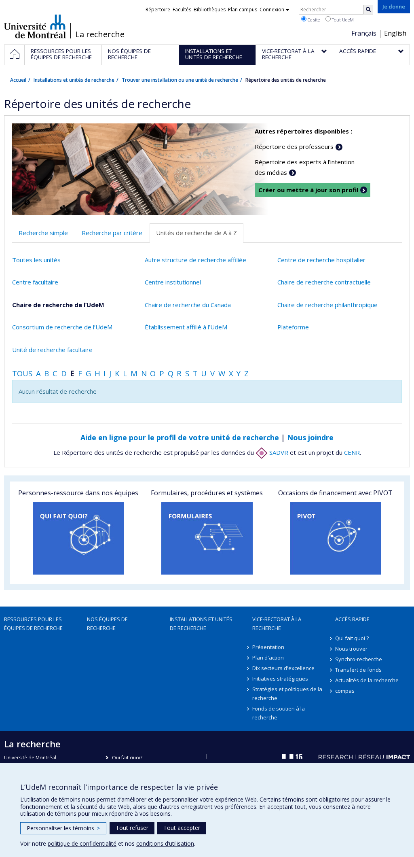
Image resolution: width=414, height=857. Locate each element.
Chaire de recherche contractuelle (324, 282)
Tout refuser (132, 828)
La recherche (100, 34)
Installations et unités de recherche (74, 79)
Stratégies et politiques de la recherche (287, 693)
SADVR (278, 452)
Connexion (272, 9)
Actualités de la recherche (367, 680)
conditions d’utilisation (165, 843)
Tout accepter (181, 828)
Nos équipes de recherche (107, 623)
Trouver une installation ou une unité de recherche (180, 79)
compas (345, 690)
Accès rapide (352, 619)
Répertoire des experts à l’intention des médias (305, 167)
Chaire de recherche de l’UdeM (58, 305)
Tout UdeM (342, 20)
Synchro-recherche (358, 659)
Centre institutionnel (173, 282)
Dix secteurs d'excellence (283, 668)
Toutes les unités (36, 260)
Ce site (313, 20)
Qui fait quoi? (127, 757)
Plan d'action (268, 657)
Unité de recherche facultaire (52, 350)
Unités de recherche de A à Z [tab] (196, 233)
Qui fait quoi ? (352, 638)
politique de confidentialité (82, 843)
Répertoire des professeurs (294, 146)
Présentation (268, 647)
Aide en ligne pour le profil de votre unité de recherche (179, 437)
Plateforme (293, 327)
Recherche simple (43, 233)
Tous (22, 373)
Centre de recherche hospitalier (321, 260)
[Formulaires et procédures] (207, 538)
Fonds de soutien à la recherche (278, 713)
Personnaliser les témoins (63, 828)
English (395, 33)
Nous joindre (310, 437)
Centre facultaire (35, 282)
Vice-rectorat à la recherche (276, 623)
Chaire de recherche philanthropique (327, 305)
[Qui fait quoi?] (78, 538)
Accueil (18, 79)
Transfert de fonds (358, 669)
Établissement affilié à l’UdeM (186, 327)
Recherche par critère (112, 233)
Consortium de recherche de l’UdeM (62, 327)
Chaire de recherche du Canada (188, 305)
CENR (352, 452)
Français (363, 33)
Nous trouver (351, 648)
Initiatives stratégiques (280, 678)
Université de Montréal (35, 26)
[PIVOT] (335, 538)
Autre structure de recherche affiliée (195, 260)
